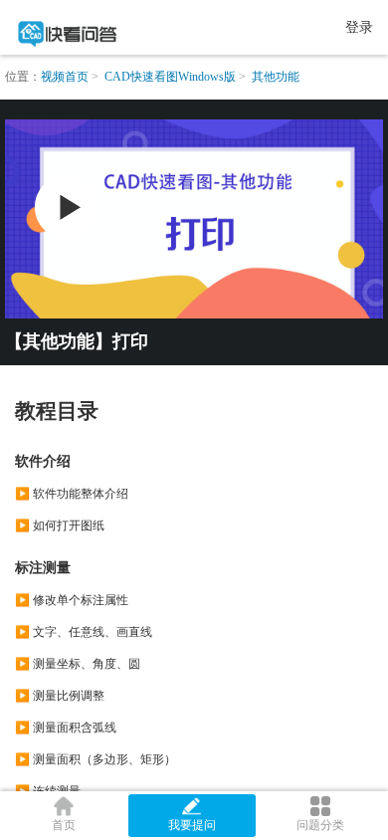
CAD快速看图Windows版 (170, 77)
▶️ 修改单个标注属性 (71, 600)
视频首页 (65, 77)
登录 (359, 27)
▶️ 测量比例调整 (59, 696)
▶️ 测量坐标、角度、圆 (77, 664)
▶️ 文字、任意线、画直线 (83, 632)
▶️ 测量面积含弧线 (65, 728)
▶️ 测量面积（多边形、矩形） (95, 759)
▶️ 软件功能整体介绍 (71, 494)
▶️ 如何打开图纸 (59, 525)
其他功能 (275, 77)
